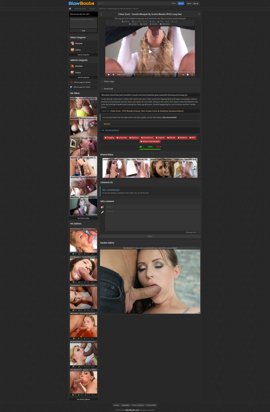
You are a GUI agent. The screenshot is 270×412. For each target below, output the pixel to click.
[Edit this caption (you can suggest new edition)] (199, 18)
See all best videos (83, 218)
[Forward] (199, 167)
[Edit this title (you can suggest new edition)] (196, 14)
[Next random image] (198, 280)
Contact (116, 405)
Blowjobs (127, 21)
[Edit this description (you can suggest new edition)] (198, 95)
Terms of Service (138, 405)
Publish (150, 236)
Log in (189, 3)
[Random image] (96, 241)
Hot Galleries (75, 223)
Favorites (134, 24)
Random (154, 24)
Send (83, 30)
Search (181, 3)
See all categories (83, 55)
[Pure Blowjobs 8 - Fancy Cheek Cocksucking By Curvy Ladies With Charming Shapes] (150, 280)
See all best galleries (83, 399)
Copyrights (125, 405)
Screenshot (166, 24)
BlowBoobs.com (132, 410)
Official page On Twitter (82, 87)
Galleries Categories (79, 60)
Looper (145, 24)
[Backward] (100, 167)
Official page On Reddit (82, 82)
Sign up (195, 3)
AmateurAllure (112, 130)
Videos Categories (78, 37)
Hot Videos (75, 93)
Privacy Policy (151, 405)
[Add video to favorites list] (124, 175)
